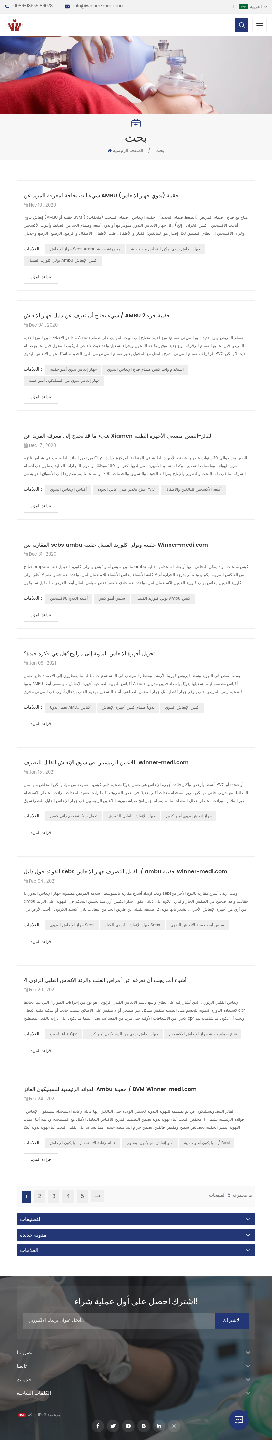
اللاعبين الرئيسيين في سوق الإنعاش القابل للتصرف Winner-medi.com (106, 762)
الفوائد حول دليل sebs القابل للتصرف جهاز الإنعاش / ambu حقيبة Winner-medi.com (125, 871)
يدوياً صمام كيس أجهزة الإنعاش (128, 707)
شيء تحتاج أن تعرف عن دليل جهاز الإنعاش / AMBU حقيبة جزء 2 (97, 315)
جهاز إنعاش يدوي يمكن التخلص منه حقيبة (165, 249)
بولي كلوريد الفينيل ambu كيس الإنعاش (62, 260)
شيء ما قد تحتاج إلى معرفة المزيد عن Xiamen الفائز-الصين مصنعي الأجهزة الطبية (118, 436)
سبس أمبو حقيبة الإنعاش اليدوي (197, 925)
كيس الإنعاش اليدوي (182, 707)
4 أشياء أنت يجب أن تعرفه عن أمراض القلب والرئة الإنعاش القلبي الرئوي (105, 980)
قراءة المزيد (41, 277)
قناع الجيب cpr (63, 1034)
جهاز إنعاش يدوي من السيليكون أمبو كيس (123, 1034)
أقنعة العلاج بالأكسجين (69, 598)
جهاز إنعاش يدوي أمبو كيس (189, 816)
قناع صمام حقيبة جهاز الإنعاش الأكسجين (203, 1034)
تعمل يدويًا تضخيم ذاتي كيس (73, 816)
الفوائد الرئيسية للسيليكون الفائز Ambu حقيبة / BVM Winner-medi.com (110, 1089)
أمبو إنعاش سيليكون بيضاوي (149, 1143)
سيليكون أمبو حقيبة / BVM (207, 1143)
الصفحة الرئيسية (128, 150)
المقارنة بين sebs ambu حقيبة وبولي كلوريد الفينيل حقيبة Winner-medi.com (116, 545)
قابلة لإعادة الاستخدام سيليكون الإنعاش (83, 1143)
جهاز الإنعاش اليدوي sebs (72, 925)
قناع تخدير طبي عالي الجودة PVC (126, 489)
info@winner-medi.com (98, 6)
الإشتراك (232, 1320)
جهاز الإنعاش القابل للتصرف (131, 816)
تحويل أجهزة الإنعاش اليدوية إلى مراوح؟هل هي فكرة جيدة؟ (89, 653)
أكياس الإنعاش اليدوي (68, 489)
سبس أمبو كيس (111, 598)
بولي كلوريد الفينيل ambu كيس (163, 598)
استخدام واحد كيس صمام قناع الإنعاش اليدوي (145, 369)
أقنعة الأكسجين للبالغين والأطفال (193, 489)
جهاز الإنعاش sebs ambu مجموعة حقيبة (85, 249)
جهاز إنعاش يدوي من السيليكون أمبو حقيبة (64, 381)
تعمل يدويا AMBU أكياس (70, 707)
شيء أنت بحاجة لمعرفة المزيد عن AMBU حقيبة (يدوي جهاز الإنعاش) (101, 195)
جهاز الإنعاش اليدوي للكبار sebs (132, 925)
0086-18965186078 (33, 6)
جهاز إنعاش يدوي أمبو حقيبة (73, 369)
